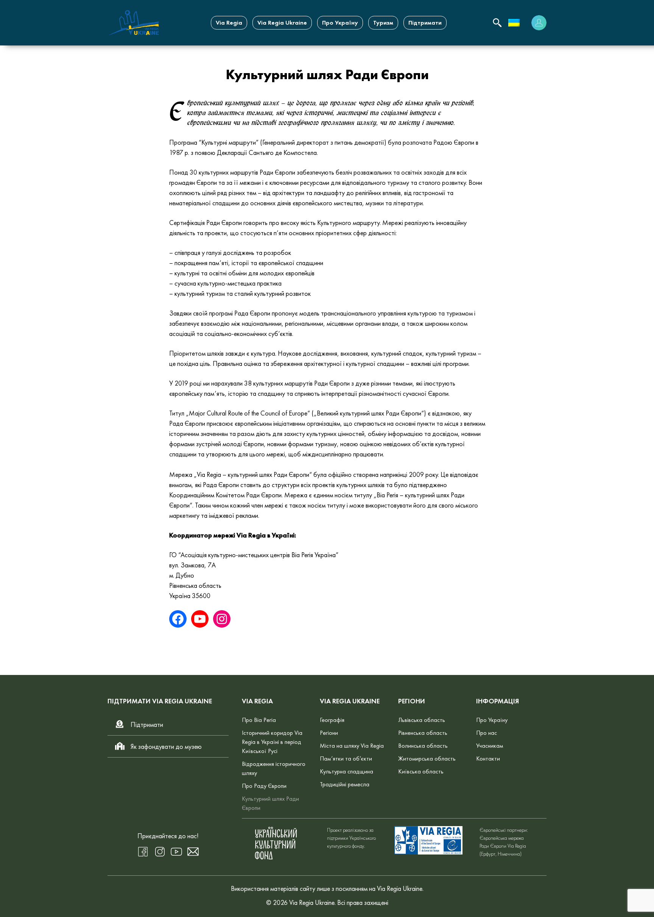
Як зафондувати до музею (166, 746)
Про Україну (340, 23)
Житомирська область (427, 758)
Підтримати (425, 23)
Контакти (488, 758)
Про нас (486, 733)
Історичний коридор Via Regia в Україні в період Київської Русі (272, 742)
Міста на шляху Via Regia (352, 746)
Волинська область (423, 746)
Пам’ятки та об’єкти (346, 758)
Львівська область (421, 720)
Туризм (383, 23)
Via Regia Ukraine (282, 23)
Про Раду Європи (264, 786)
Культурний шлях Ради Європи (270, 803)
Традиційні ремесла (344, 784)
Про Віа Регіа (259, 720)
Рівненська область (422, 733)
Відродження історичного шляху (273, 768)
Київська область (421, 771)
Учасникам (489, 746)
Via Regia (229, 23)
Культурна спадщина (346, 771)
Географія (332, 720)
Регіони (329, 733)
